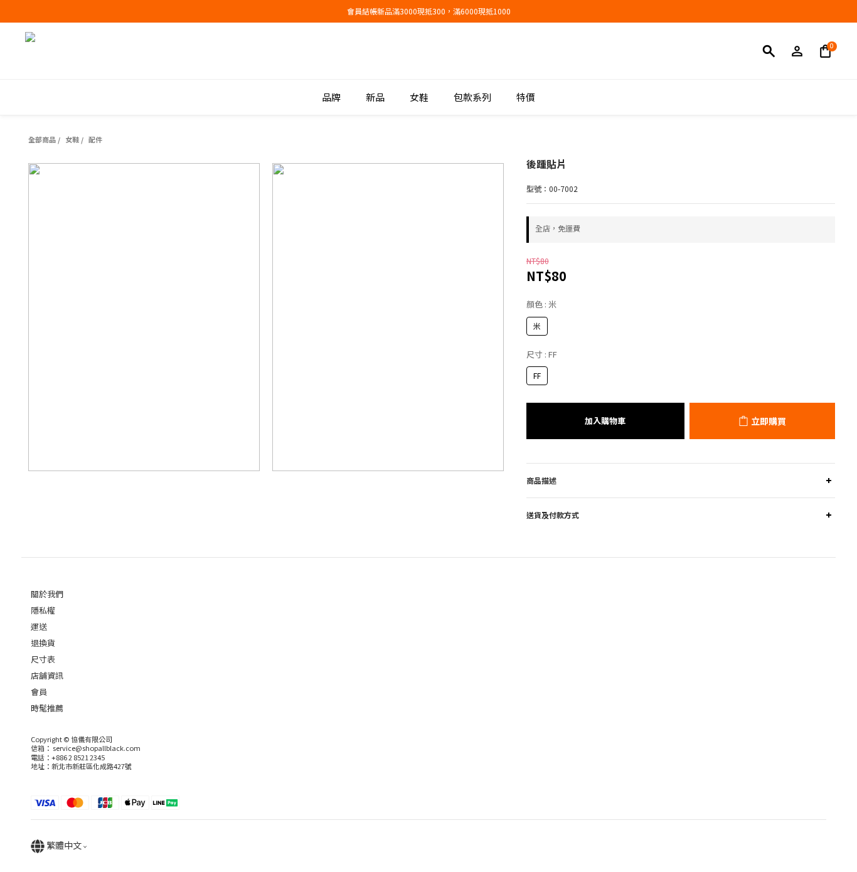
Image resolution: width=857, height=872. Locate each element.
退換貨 (43, 643)
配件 (95, 139)
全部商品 (42, 139)
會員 (39, 692)
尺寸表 (43, 659)
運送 (39, 626)
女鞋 (72, 139)
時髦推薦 (47, 708)
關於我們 (47, 594)
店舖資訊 (47, 675)
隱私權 (43, 610)
